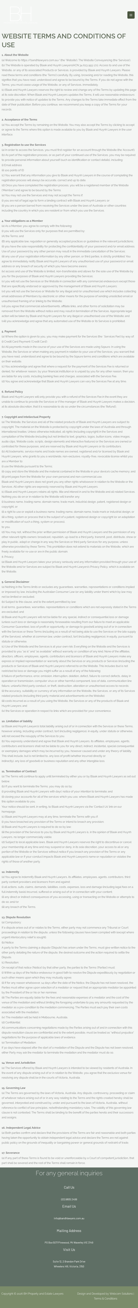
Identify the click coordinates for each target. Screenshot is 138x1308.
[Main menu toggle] (131, 15)
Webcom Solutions (121, 1293)
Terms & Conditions (105, 1298)
